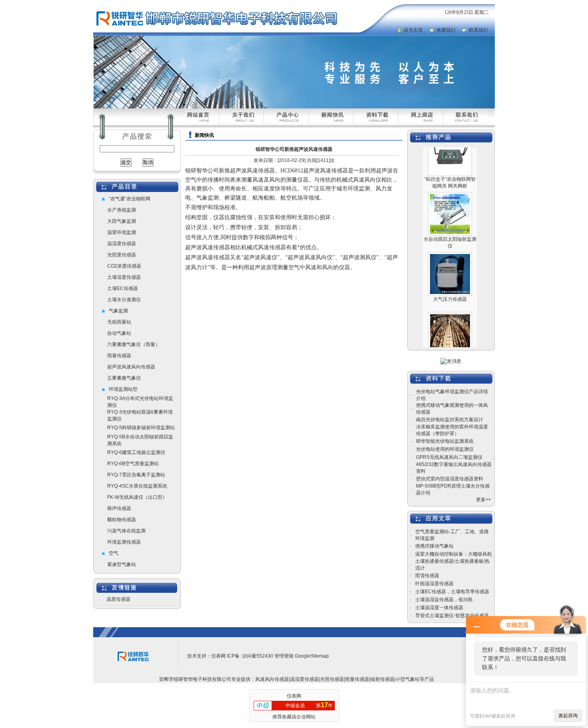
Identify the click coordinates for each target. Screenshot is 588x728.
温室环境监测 (121, 232)
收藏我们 (446, 30)
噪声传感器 (119, 508)
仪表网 (218, 656)
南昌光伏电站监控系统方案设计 (449, 419)
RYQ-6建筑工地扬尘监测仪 (136, 452)
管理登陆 (284, 656)
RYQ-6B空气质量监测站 (133, 463)
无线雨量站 (119, 322)
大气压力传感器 (450, 289)
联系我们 (478, 30)
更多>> (483, 499)
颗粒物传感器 (121, 519)
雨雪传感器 (427, 575)
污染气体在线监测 (126, 531)
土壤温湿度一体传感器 (439, 607)
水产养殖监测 (121, 210)
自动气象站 (119, 333)
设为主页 (413, 30)
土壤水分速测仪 (124, 299)
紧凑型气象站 (121, 564)
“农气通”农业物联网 (129, 199)
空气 (113, 553)
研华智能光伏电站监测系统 (445, 441)
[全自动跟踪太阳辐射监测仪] (450, 222)
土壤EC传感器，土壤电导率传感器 (452, 591)
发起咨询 (568, 715)
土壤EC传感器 (122, 288)
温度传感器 (118, 599)
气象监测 (118, 311)
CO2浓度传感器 (124, 266)
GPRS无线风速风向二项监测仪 (449, 457)
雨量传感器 (119, 355)
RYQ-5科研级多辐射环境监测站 (141, 427)
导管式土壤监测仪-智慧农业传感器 (452, 615)
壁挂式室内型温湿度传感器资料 (449, 479)
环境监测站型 (123, 389)
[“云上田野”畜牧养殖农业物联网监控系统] (450, 342)
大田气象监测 (121, 221)
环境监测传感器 (124, 542)
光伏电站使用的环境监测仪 (445, 449)
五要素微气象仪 (124, 378)
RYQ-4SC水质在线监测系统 (137, 486)
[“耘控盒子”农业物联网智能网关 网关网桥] (450, 162)
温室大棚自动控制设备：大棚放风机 (453, 554)
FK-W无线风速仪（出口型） (137, 497)
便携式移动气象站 (434, 546)
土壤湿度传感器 (124, 277)
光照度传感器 (121, 255)
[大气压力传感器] (450, 282)
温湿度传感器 (121, 243)
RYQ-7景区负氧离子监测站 (136, 475)
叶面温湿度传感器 (434, 583)
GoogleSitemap (312, 656)
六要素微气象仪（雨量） (133, 344)
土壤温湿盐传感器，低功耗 (444, 599)
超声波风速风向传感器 (131, 367)
